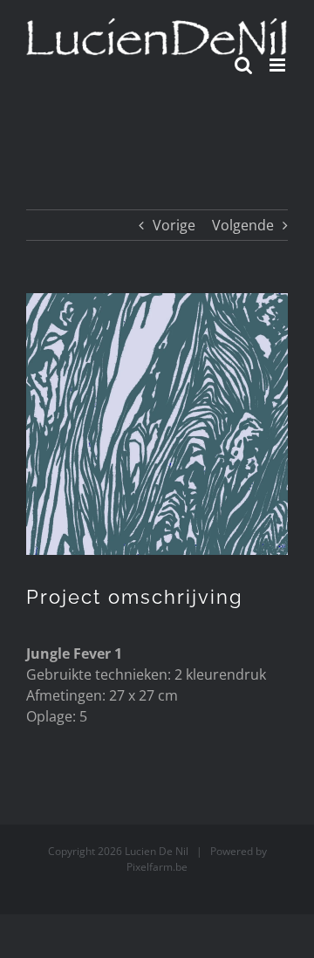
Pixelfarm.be (157, 866)
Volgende (243, 225)
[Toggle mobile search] (243, 65)
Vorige (174, 225)
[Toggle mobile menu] (279, 65)
